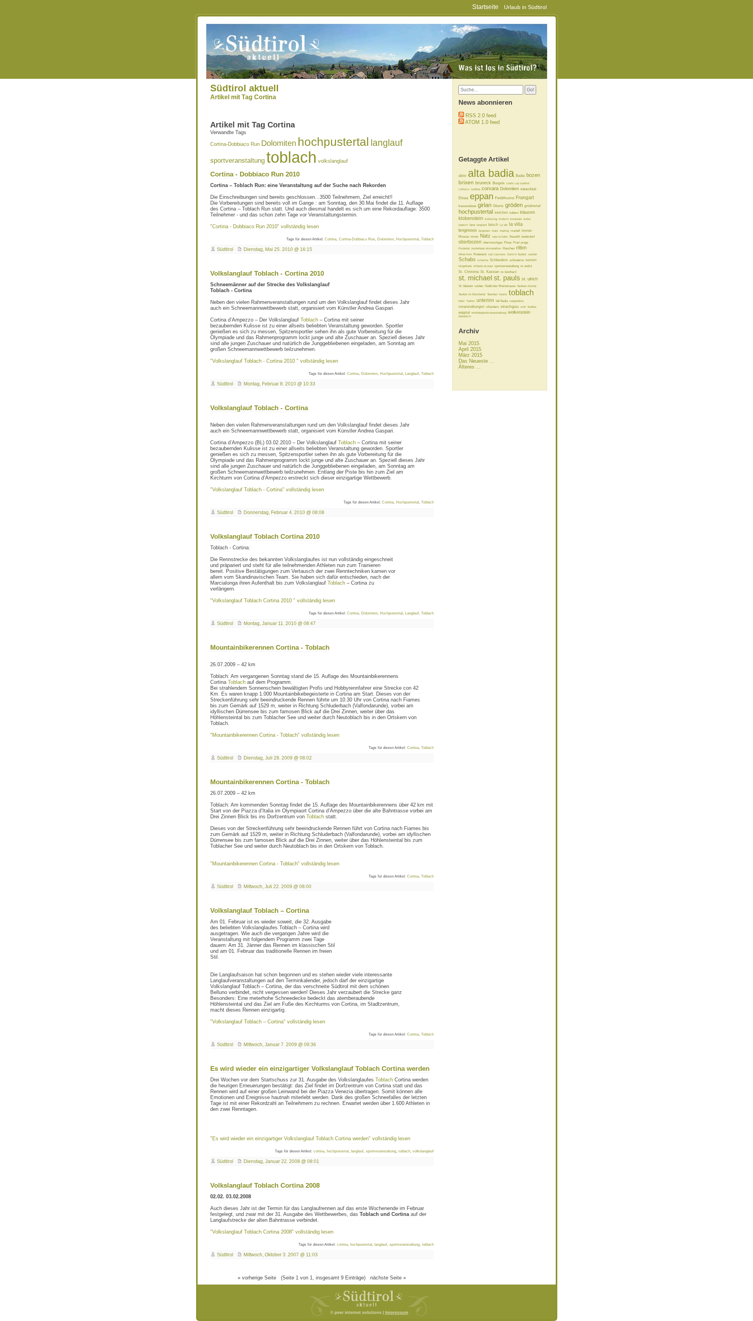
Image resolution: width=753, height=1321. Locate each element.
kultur (527, 219)
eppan (481, 196)
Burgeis (499, 183)
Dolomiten (278, 143)
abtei (462, 176)
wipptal (464, 312)
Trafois (470, 301)
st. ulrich (530, 278)
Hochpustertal (407, 239)
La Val (503, 224)
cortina (318, 1151)
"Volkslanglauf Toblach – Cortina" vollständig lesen (267, 1022)
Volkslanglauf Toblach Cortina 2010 (265, 536)
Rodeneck (480, 254)
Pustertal (464, 248)
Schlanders (499, 260)
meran (527, 231)
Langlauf (412, 374)
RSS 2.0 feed (481, 115)
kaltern (513, 212)
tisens (503, 294)
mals (495, 231)
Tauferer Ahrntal (527, 286)
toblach (291, 157)
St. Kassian (489, 272)
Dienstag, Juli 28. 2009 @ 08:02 (278, 758)
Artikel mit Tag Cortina (243, 97)
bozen (533, 175)
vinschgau (509, 306)
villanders (492, 307)
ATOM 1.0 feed (482, 122)
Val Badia (502, 301)
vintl (523, 306)
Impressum (396, 1312)
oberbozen (470, 241)
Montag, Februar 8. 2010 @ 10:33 (279, 384)
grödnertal (532, 206)
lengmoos (467, 230)
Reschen (509, 248)
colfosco (463, 189)
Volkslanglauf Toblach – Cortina (259, 910)
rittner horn (465, 254)
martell (515, 231)
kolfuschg (491, 219)
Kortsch (504, 219)
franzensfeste (467, 206)
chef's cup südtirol (517, 183)
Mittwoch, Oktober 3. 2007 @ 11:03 (281, 1254)
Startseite (485, 7)
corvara (490, 188)
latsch (493, 225)
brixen (466, 182)
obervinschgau (492, 242)
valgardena (516, 301)
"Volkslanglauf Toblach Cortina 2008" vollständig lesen (271, 1232)
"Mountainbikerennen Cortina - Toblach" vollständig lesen (274, 735)
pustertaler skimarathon (486, 248)
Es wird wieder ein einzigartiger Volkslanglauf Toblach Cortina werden (319, 1068)
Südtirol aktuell (244, 88)
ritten (521, 248)
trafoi (461, 301)
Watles (532, 307)
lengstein (484, 230)
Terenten (492, 294)
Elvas (463, 198)
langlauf (386, 143)
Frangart (525, 197)
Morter (474, 236)
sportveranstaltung (237, 160)
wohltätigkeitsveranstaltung (488, 312)
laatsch (463, 225)
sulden (479, 286)
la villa (516, 224)
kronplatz (516, 219)
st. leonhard (508, 272)
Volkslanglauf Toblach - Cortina (259, 408)
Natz (485, 236)
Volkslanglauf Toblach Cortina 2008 (265, 1185)
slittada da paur (483, 266)
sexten (531, 260)
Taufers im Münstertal (472, 294)
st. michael (475, 278)
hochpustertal (333, 141)
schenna (482, 260)
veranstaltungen (471, 307)
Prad (516, 242)
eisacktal (528, 189)
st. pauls (507, 278)
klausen (527, 212)
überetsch (464, 316)
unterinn (485, 300)
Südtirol (225, 249)
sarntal (532, 254)
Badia (520, 176)
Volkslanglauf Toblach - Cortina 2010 (267, 273)
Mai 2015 (468, 343)
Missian (463, 236)
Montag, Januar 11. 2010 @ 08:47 (280, 623)
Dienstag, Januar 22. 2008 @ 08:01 (281, 1161)
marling (504, 231)
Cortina (330, 239)
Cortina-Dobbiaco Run (235, 144)
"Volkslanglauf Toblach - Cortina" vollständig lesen (267, 489)
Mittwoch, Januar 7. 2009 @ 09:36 (280, 1044)
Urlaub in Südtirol (525, 7)
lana (472, 225)
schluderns (516, 260)
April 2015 (469, 349)
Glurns (498, 206)
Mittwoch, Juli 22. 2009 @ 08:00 (277, 886)
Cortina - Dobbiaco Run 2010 (255, 174)
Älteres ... (469, 367)
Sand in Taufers (517, 254)
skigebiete (465, 266)
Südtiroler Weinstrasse (500, 286)
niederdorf (528, 236)
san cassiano (497, 254)
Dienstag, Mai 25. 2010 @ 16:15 (278, 249)
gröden (514, 205)
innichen (501, 212)
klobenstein (470, 218)
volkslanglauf (333, 161)
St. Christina (468, 272)
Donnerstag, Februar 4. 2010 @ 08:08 (284, 512)
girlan (484, 205)
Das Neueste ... (476, 361)
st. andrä (526, 266)
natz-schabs (500, 236)
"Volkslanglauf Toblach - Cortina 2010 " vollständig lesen (274, 361)
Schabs (467, 259)
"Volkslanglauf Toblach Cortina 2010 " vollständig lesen (272, 600)
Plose (507, 242)
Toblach (427, 239)
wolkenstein (519, 312)
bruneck (483, 182)
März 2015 (470, 355)
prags (524, 242)
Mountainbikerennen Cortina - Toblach (269, 647)
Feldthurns (504, 198)
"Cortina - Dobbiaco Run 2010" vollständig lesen (264, 226)
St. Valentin (465, 286)
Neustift (514, 236)
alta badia (491, 173)
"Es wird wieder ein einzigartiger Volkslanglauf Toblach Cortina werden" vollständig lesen (310, 1138)
